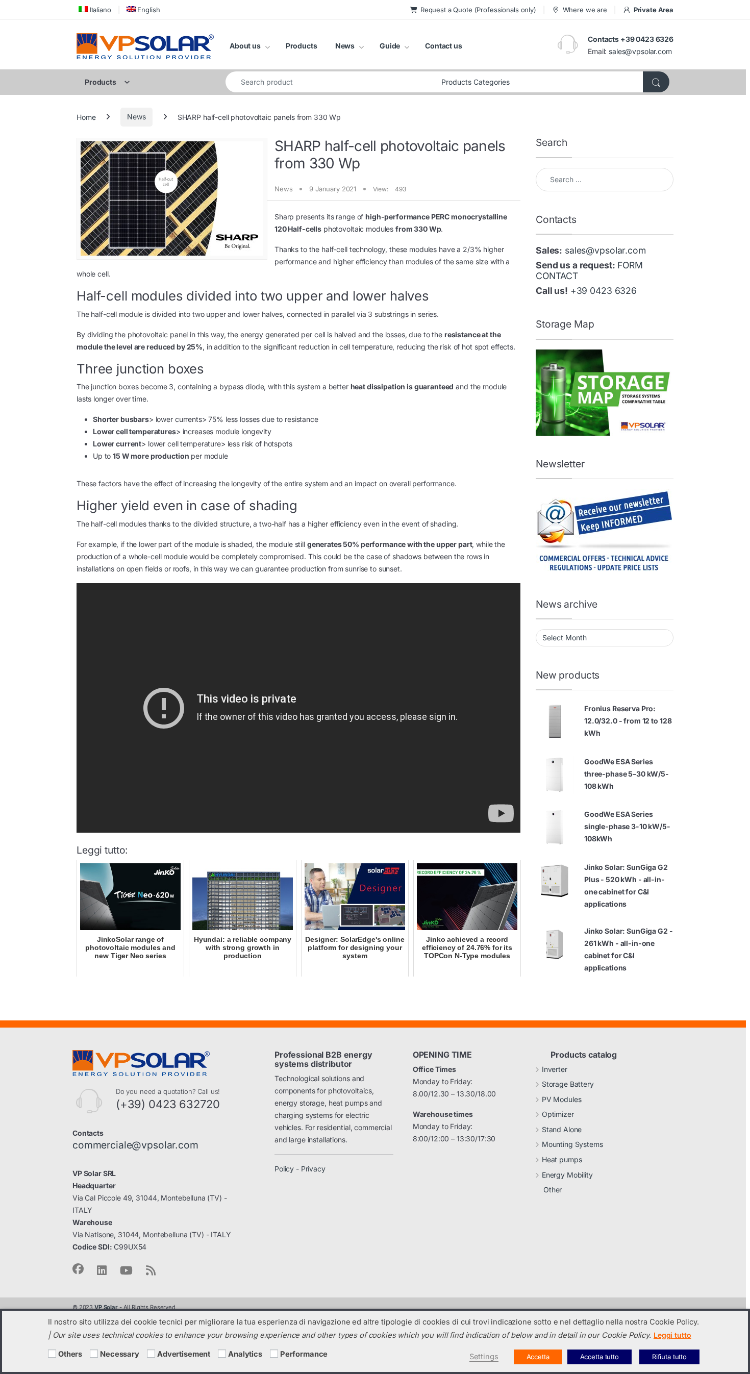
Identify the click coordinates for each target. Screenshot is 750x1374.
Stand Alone (562, 1129)
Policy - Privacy (300, 1168)
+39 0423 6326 (603, 290)
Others (70, 1354)
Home (86, 116)
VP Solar (106, 1307)
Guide (390, 45)
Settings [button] (483, 1356)
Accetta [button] (538, 1357)
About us (245, 45)
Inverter (554, 1069)
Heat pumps (562, 1159)
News (345, 45)
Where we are (585, 10)
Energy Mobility (567, 1174)
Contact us (443, 45)
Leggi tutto (672, 1335)
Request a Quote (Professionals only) (478, 10)
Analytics (245, 1354)
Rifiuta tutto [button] (669, 1357)
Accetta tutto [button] (599, 1357)
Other (552, 1189)
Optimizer (558, 1114)
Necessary (119, 1354)
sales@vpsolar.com (640, 51)
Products (301, 45)
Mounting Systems (572, 1144)
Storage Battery (568, 1084)
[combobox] (331, 81)
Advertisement (183, 1354)
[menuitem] (94, 9)
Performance (304, 1354)
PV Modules (562, 1099)
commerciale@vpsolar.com (135, 1145)
